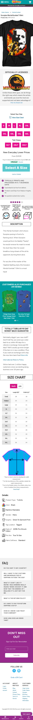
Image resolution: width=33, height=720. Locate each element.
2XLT (16, 145)
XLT (8, 145)
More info (24, 355)
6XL (27, 134)
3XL (4, 134)
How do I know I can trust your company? (14, 612)
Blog (14, 688)
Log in (4, 686)
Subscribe (16, 655)
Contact (15, 692)
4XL (12, 134)
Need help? (16, 489)
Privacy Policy (16, 694)
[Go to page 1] (15, 320)
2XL (27, 125)
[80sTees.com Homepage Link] (16, 3)
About (14, 690)
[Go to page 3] (17, 320)
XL (20, 125)
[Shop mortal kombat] (16, 90)
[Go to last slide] (3, 306)
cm (20, 386)
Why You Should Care (16, 103)
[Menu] (2, 2)
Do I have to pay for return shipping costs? (15, 604)
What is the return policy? (15, 598)
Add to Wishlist (16, 174)
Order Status (26, 690)
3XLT (24, 145)
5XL (19, 134)
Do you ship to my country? (15, 568)
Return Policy (26, 696)
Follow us (16, 667)
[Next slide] (29, 306)
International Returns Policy (13, 360)
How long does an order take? (13, 619)
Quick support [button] (26, 714)
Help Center (25, 688)
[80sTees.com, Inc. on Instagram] (19, 671)
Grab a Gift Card (16, 677)
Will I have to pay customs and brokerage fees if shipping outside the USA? (15, 575)
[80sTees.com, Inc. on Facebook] (14, 671)
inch (14, 386)
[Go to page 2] (16, 320)
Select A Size (16, 168)
